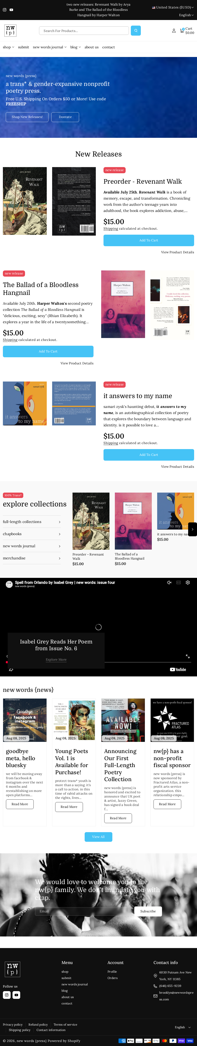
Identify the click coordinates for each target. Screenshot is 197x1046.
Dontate (65, 117)
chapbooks (12, 533)
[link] (56, 659)
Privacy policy (13, 1024)
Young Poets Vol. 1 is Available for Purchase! (71, 762)
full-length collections (22, 521)
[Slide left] (74, 529)
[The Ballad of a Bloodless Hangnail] (133, 521)
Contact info (166, 962)
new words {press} (32, 1041)
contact (67, 1003)
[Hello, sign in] (174, 30)
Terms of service (65, 1024)
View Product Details (177, 252)
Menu (67, 962)
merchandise (14, 558)
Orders (113, 978)
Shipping (111, 228)
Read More (20, 804)
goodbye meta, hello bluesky (20, 758)
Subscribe (148, 911)
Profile (112, 971)
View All (98, 837)
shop (65, 971)
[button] (187, 30)
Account (116, 962)
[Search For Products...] (136, 31)
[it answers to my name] (175, 511)
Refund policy (38, 1024)
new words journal (19, 546)
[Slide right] (192, 529)
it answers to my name (138, 396)
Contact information (51, 1030)
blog (65, 990)
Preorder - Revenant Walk (143, 181)
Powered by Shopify (64, 1041)
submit (66, 978)
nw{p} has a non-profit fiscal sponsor (172, 758)
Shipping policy (20, 1030)
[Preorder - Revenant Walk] (91, 521)
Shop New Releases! (27, 117)
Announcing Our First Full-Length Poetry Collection (120, 765)
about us (68, 997)
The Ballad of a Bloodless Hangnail (41, 288)
